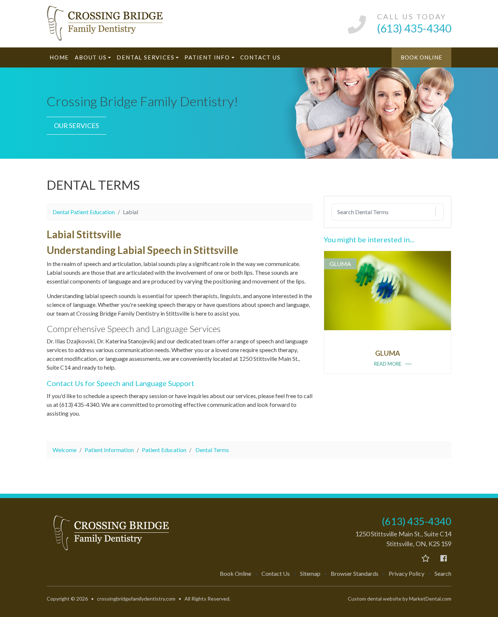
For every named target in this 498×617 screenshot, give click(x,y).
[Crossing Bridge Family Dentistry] (110, 23)
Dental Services (145, 57)
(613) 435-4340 (416, 521)
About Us (90, 57)
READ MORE (387, 364)
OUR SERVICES (76, 126)
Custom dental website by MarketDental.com (399, 598)
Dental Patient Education (83, 211)
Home (59, 57)
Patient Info (207, 57)
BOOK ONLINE (421, 57)
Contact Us (260, 57)
